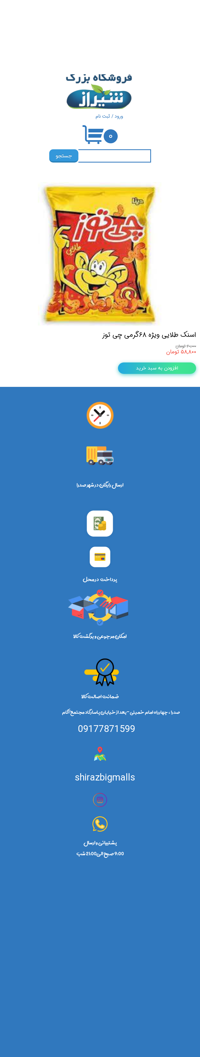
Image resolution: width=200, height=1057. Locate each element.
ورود (119, 116)
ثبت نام (103, 116)
